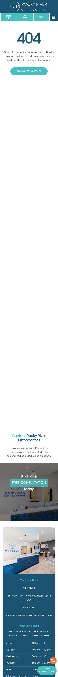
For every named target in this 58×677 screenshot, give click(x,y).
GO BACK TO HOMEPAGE (29, 71)
